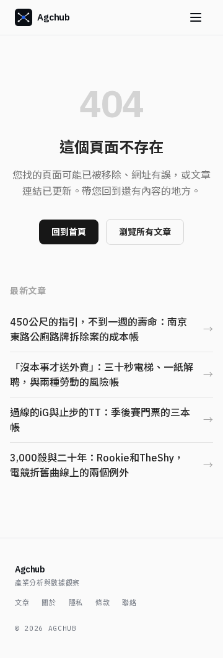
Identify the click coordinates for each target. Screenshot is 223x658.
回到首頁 (68, 232)
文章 (22, 602)
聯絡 (129, 602)
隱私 (76, 602)
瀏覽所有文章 (145, 232)
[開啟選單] (195, 17)
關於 (49, 602)
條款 (102, 602)
